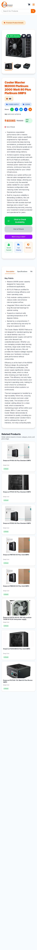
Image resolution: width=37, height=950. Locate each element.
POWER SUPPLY (14, 104)
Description (10, 271)
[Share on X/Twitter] (21, 109)
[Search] (33, 11)
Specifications (22, 271)
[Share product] (29, 36)
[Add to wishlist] (24, 36)
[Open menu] (33, 4)
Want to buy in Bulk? (18, 237)
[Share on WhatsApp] (12, 109)
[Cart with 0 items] (29, 4)
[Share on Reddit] (30, 109)
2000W (27, 104)
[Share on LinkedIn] (25, 109)
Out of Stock (18, 229)
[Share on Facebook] (16, 109)
